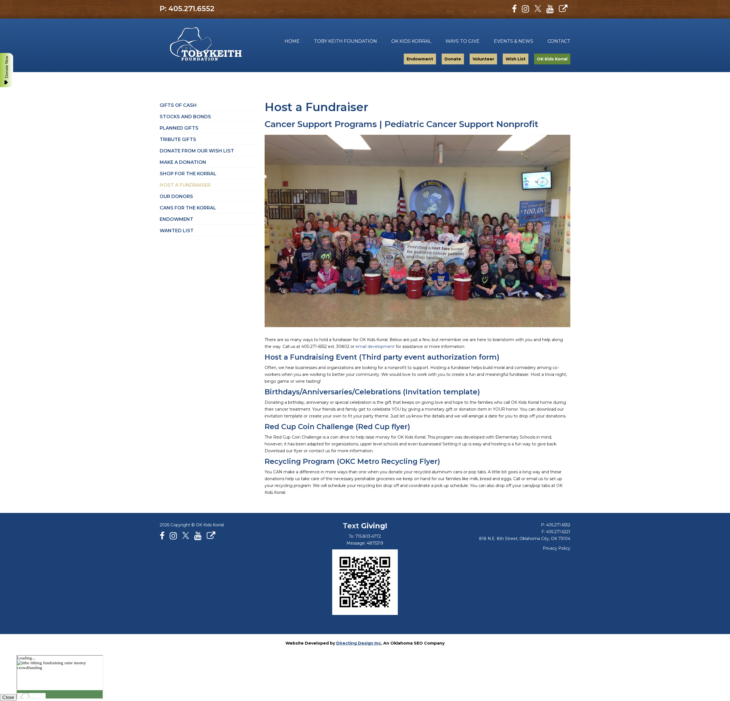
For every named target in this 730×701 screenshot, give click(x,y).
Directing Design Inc (358, 643)
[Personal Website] (563, 9)
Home (292, 41)
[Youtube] (550, 9)
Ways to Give (462, 41)
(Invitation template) (441, 392)
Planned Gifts (179, 128)
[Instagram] (525, 9)
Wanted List (177, 230)
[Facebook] (514, 9)
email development (375, 346)
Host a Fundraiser (185, 185)
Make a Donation (183, 162)
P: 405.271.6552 (187, 8)
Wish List (516, 59)
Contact (559, 41)
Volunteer (483, 59)
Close (8, 697)
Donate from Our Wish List (197, 151)
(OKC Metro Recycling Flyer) (388, 461)
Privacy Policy (556, 548)
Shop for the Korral (188, 173)
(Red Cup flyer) (383, 426)
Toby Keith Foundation (202, 45)
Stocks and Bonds (185, 116)
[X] (537, 9)
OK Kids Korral (411, 41)
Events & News (513, 41)
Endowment (420, 59)
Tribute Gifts (178, 139)
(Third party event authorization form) (429, 357)
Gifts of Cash (178, 105)
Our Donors (176, 196)
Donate (453, 59)
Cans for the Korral (188, 208)
